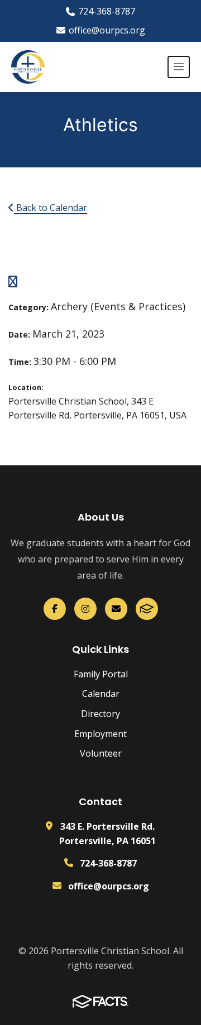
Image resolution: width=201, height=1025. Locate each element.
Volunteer (101, 753)
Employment (100, 734)
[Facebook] (55, 609)
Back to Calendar (50, 207)
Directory (100, 714)
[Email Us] (116, 609)
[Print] (12, 282)
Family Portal (101, 674)
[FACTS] (147, 609)
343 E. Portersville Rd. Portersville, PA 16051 (107, 833)
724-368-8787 (106, 11)
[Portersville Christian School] (28, 67)
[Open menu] (179, 67)
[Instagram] (85, 609)
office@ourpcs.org (107, 30)
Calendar (100, 693)
